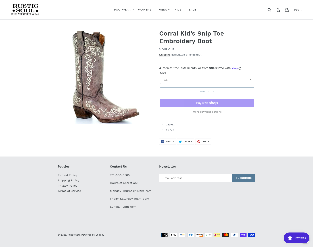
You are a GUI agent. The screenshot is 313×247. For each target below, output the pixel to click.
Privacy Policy (67, 185)
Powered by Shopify (92, 234)
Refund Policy (67, 175)
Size (163, 72)
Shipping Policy (68, 180)
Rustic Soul (74, 234)
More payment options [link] (207, 111)
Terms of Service (69, 191)
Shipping (164, 54)
